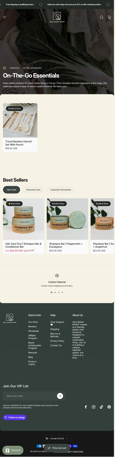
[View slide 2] (55, 292)
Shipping (54, 329)
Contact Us (56, 345)
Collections (14, 68)
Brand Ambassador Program (34, 345)
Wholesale (33, 331)
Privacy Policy (57, 341)
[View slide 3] (59, 292)
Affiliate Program (32, 336)
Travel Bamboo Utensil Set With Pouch (18, 143)
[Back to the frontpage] (4, 67)
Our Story (33, 322)
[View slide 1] (51, 292)
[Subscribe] (60, 396)
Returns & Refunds (55, 335)
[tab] (11, 189)
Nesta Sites (78, 451)
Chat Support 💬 (57, 323)
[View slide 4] (62, 292)
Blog (30, 357)
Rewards (32, 352)
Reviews (32, 326)
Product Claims (32, 363)
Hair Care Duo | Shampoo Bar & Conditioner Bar (23, 245)
